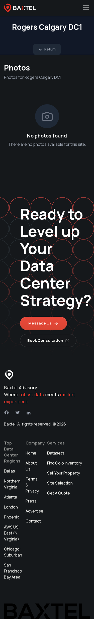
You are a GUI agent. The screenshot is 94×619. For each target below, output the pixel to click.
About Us (31, 466)
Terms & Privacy (32, 485)
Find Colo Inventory (64, 463)
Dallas (9, 471)
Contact (33, 521)
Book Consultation (45, 340)
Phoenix (11, 517)
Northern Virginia (12, 484)
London (11, 507)
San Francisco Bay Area (13, 571)
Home (31, 453)
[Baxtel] (20, 8)
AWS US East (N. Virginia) (11, 533)
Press (31, 501)
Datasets (55, 453)
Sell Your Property (63, 473)
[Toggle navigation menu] (86, 8)
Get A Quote (58, 493)
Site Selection (60, 483)
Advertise (34, 511)
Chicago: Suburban (13, 552)
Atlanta (10, 497)
